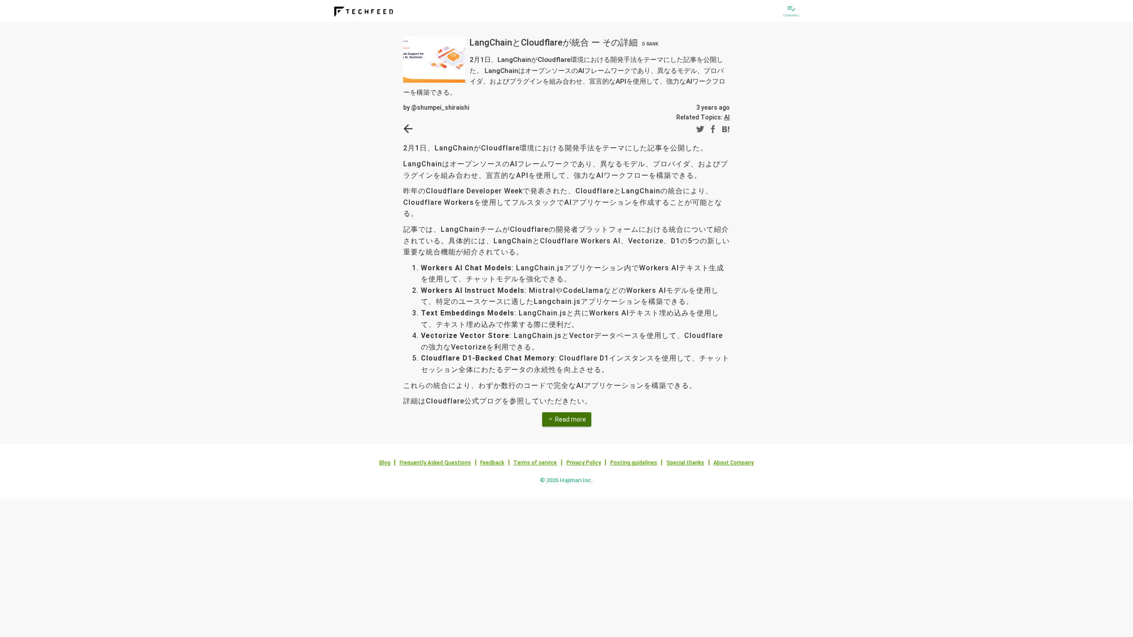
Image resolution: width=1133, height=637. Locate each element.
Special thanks (685, 463)
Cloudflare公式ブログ (464, 401)
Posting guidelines (633, 463)
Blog (384, 463)
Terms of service (535, 463)
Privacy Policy (583, 463)
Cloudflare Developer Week (474, 191)
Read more (566, 419)
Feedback (492, 463)
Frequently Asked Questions (435, 463)
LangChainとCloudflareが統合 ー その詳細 (564, 42)
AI (727, 117)
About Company (733, 463)
